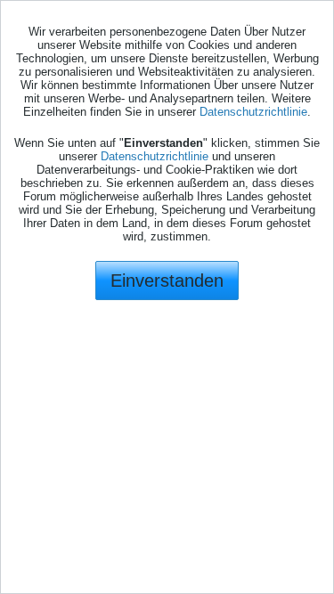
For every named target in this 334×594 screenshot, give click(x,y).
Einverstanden (167, 280)
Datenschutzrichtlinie (253, 111)
